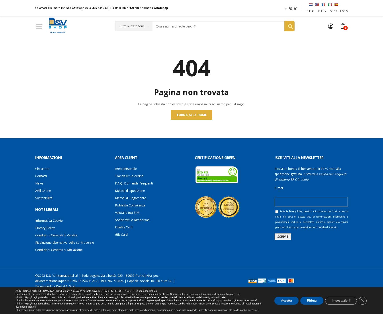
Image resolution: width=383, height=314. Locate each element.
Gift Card (121, 234)
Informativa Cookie (49, 220)
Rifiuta (312, 300)
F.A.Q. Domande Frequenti (134, 183)
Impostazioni (341, 300)
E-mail (279, 188)
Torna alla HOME (191, 115)
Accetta (286, 300)
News (39, 183)
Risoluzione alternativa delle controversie (64, 242)
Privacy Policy (45, 228)
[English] (317, 4)
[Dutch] (311, 4)
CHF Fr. (322, 11)
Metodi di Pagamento (130, 198)
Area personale (126, 169)
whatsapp (296, 8)
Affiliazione (43, 190)
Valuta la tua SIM (127, 212)
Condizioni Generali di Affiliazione (59, 250)
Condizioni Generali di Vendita (56, 235)
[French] (323, 4)
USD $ (344, 11)
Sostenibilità (44, 198)
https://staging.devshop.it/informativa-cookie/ (232, 300)
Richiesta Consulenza (130, 205)
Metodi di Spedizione (130, 190)
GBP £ (333, 11)
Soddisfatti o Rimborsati (132, 220)
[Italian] (330, 4)
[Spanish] (336, 4)
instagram (291, 8)
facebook (286, 8)
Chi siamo (42, 169)
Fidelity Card (124, 227)
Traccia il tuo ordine (129, 176)
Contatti (41, 176)
